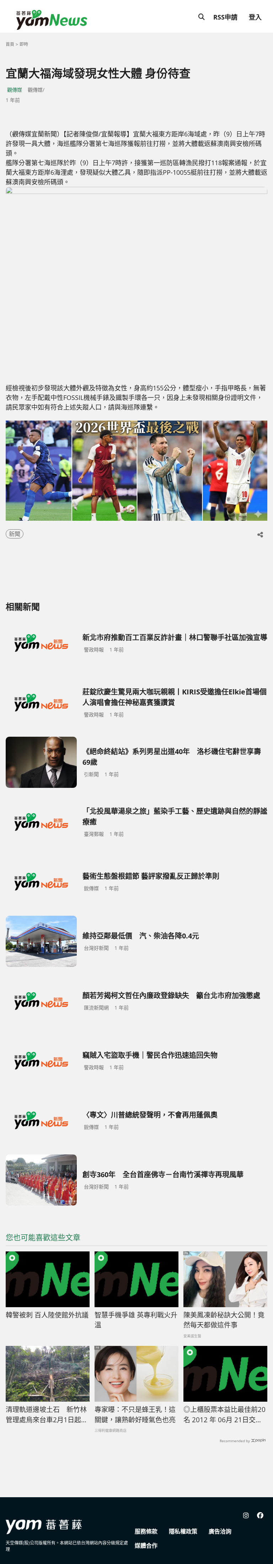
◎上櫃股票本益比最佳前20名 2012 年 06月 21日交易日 (224, 1415)
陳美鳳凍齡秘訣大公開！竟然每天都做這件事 (223, 1320)
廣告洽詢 (220, 1531)
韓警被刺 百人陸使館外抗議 (47, 1315)
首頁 (10, 44)
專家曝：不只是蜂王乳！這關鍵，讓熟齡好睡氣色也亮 (135, 1414)
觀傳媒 (14, 89)
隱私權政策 (183, 1531)
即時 (24, 44)
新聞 (14, 534)
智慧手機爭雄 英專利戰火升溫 (136, 1320)
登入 (255, 17)
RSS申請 (225, 17)
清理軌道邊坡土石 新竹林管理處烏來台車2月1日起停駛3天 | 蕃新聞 (47, 1415)
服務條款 (146, 1531)
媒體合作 (146, 1545)
